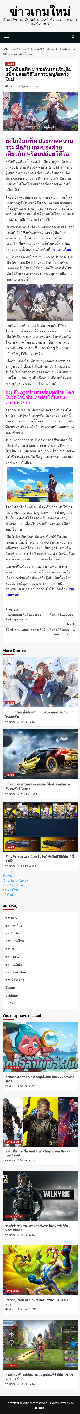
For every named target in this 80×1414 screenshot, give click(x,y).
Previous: (39, 614)
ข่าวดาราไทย (13, 925)
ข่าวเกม (10, 949)
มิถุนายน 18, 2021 (30, 86)
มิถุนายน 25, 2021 (28, 866)
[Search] (73, 37)
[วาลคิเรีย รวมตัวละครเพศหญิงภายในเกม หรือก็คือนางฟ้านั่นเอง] (40, 1196)
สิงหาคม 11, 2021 (28, 722)
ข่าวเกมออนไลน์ (15, 972)
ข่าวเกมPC (12, 956)
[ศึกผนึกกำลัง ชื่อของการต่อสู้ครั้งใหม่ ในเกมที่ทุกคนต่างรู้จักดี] (40, 1047)
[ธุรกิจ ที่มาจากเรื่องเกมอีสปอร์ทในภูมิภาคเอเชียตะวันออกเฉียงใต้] (40, 1122)
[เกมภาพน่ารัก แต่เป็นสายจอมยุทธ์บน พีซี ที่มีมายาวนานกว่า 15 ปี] (40, 1345)
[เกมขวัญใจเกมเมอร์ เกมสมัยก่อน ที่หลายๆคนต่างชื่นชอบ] (40, 1270)
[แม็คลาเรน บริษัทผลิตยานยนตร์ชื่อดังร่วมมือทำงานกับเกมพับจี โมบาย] (40, 754)
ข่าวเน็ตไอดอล (14, 980)
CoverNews (58, 1402)
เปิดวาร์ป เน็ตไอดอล (15, 880)
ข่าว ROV (11, 918)
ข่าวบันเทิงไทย (14, 941)
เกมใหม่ (10, 64)
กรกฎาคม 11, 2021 (29, 794)
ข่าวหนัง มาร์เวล (13, 885)
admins (13, 86)
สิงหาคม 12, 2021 (28, 1235)
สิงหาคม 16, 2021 (28, 1086)
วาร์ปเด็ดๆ (11, 995)
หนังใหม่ (8, 894)
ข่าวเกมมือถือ (13, 964)
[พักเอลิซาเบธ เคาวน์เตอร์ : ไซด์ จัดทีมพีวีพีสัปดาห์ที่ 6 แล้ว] (40, 827)
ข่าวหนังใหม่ (10, 890)
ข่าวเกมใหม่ (40, 11)
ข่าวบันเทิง (12, 933)
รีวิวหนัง (7, 876)
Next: (40, 629)
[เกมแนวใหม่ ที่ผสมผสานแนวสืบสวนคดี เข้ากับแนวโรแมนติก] (40, 682)
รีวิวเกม (10, 987)
